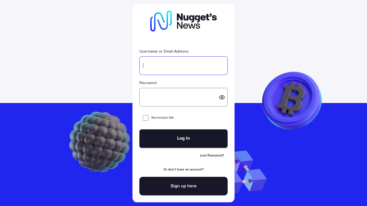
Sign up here (184, 186)
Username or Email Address (164, 51)
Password (148, 83)
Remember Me (162, 118)
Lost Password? (212, 155)
